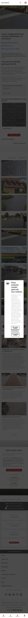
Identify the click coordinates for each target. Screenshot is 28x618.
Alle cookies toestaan (15, 328)
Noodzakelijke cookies (15, 334)
